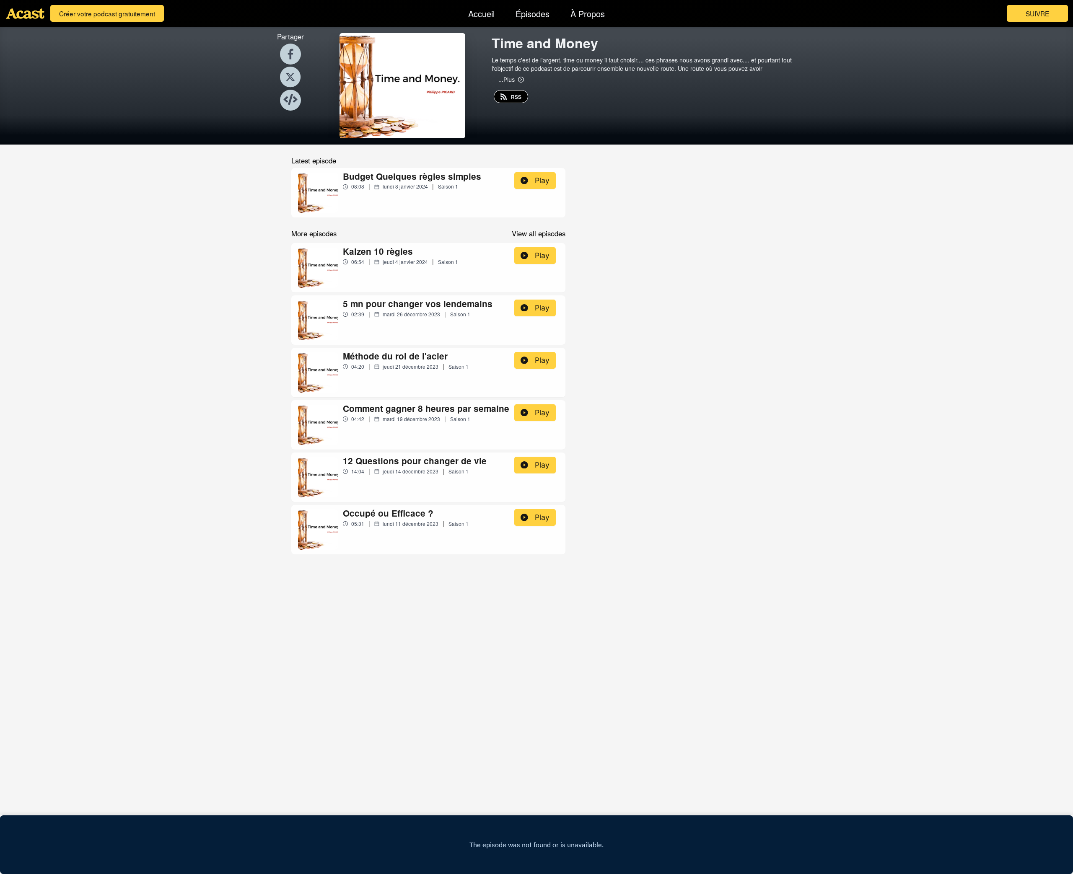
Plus (506, 79)
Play (542, 180)
